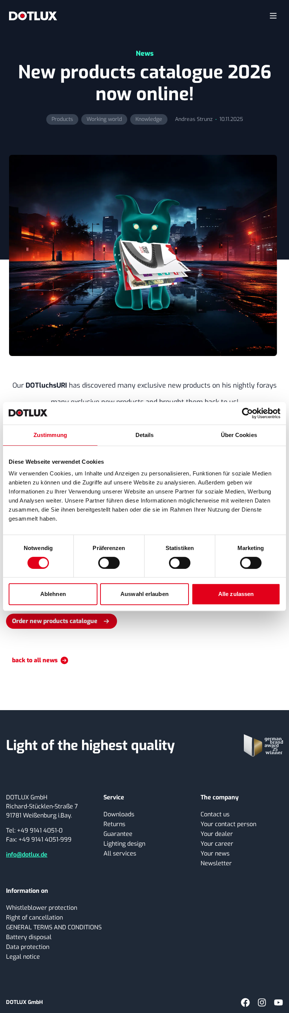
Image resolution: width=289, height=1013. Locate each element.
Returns (114, 824)
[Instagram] (261, 1002)
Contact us (215, 814)
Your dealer (217, 834)
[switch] (109, 563)
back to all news (35, 660)
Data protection (27, 947)
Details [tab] (144, 435)
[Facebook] (245, 1002)
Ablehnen (53, 594)
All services (119, 853)
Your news (215, 853)
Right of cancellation (34, 917)
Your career (217, 844)
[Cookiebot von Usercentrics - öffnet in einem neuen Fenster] (247, 413)
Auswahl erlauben (144, 594)
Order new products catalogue (54, 621)
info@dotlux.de (26, 855)
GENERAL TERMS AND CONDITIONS (54, 927)
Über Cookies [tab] (239, 435)
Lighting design (124, 844)
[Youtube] (278, 1002)
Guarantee (117, 834)
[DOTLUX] (33, 15)
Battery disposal (29, 937)
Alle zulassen (236, 594)
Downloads (118, 814)
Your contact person (228, 824)
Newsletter (216, 863)
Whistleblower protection (41, 908)
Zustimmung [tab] (50, 435)
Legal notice (23, 957)
